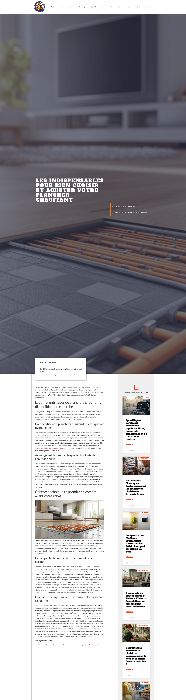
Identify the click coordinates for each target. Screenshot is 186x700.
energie (61, 7)
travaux (71, 7)
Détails (129, 445)
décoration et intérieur (98, 7)
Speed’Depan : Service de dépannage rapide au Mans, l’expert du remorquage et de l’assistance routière (136, 430)
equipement (115, 7)
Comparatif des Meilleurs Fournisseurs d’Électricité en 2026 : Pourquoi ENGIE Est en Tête (135, 543)
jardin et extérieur (144, 7)
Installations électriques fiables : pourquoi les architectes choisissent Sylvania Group (136, 487)
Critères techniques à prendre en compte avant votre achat (60, 375)
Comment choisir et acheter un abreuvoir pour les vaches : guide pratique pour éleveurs (71, 645)
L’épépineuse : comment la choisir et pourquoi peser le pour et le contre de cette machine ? (136, 656)
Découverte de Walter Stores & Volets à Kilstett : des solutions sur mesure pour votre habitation (136, 599)
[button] (82, 362)
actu (52, 7)
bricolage (82, 7)
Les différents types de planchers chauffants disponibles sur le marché (61, 370)
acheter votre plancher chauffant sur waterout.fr (53, 448)
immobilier (129, 7)
